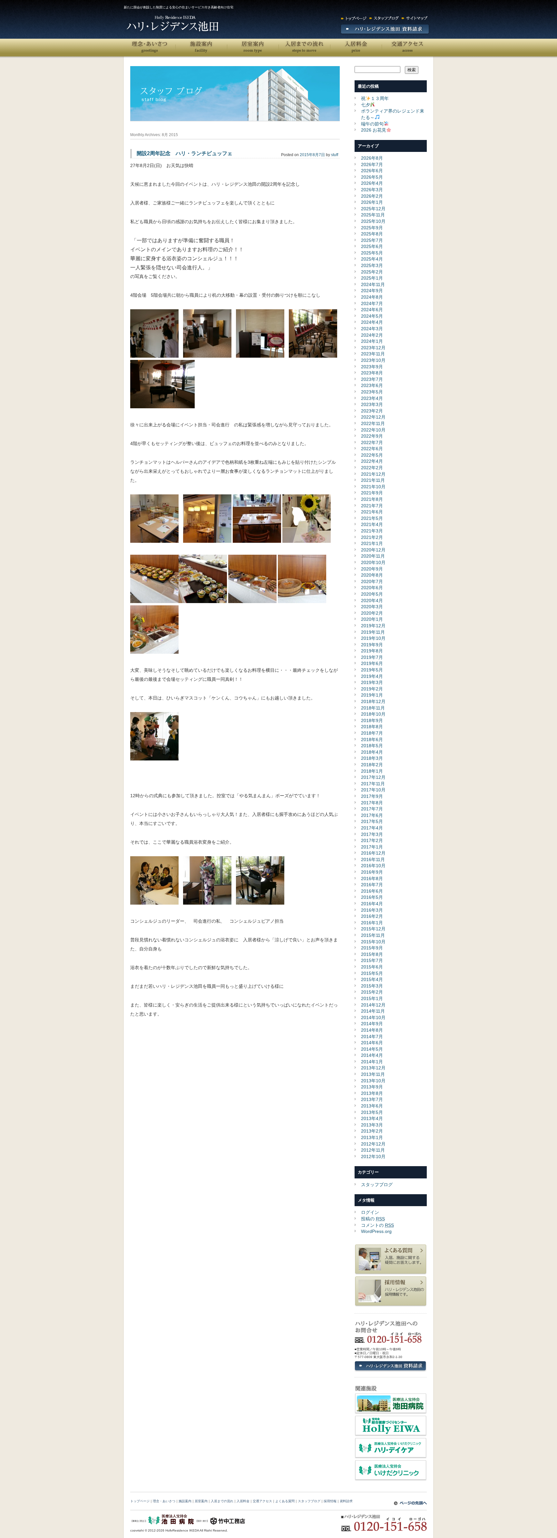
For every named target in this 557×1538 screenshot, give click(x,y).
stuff (334, 155)
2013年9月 (372, 1086)
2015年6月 (372, 966)
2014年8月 (372, 1030)
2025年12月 (373, 208)
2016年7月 (372, 884)
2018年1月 (372, 771)
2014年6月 (372, 1042)
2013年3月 (372, 1124)
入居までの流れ (304, 47)
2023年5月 (372, 391)
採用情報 (330, 1501)
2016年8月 (372, 878)
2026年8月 (372, 158)
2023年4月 (372, 398)
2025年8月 (372, 233)
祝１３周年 (375, 98)
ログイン (370, 1212)
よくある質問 (285, 1501)
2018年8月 (372, 726)
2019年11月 (373, 632)
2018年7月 (372, 733)
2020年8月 (372, 575)
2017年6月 (372, 815)
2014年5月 (372, 1049)
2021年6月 (372, 511)
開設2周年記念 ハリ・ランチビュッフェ (184, 153)
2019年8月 (372, 650)
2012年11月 (373, 1150)
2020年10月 (373, 562)
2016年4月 (372, 903)
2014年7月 (372, 1036)
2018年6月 (372, 739)
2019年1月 (372, 695)
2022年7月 (372, 442)
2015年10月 (373, 941)
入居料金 (356, 47)
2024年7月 (372, 303)
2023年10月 (373, 360)
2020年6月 (372, 587)
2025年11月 (373, 214)
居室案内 (252, 47)
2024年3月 (372, 328)
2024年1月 (372, 341)
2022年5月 (372, 455)
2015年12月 (373, 928)
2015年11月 (373, 935)
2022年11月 (373, 423)
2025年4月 (372, 259)
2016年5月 (372, 897)
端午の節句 (372, 123)
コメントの (377, 1225)
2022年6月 (372, 448)
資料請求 (346, 1501)
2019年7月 (372, 657)
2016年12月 (373, 853)
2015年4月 (372, 979)
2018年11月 (373, 707)
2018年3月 (372, 758)
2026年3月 (372, 189)
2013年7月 (372, 1099)
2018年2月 (372, 764)
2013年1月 (372, 1137)
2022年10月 (373, 429)
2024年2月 (372, 335)
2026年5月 (372, 177)
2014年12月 (373, 1004)
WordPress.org (376, 1231)
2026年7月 (372, 164)
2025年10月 (373, 221)
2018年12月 (373, 701)
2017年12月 (373, 777)
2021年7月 (372, 505)
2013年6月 (372, 1105)
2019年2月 (372, 688)
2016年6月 (372, 891)
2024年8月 (372, 297)
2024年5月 (372, 316)
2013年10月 (373, 1080)
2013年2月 (372, 1131)
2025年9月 (372, 227)
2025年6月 (372, 246)
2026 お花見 (373, 130)
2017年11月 (373, 783)
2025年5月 (372, 252)
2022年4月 (372, 461)
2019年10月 (373, 638)
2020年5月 (372, 594)
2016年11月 (373, 859)
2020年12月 (373, 549)
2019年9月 (372, 644)
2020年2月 (372, 613)
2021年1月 (372, 543)
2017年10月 (373, 789)
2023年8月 (372, 372)
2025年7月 (372, 240)
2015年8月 (372, 954)
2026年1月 (372, 202)
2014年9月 (372, 1023)
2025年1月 (372, 278)
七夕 (365, 104)
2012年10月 (373, 1156)
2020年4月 (372, 600)
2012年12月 (373, 1143)
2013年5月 (372, 1112)
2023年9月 (372, 366)
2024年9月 (372, 290)
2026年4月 (372, 183)
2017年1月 (372, 846)
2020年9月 (372, 568)
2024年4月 (372, 322)
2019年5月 (372, 669)
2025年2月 (372, 271)
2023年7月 (372, 379)
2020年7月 (372, 581)
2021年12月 (373, 474)
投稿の (373, 1218)
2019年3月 (372, 682)
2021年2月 (372, 537)
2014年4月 (372, 1055)
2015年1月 (372, 998)
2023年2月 (372, 410)
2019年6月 (372, 663)
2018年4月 (372, 752)
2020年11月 (373, 556)
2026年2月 (372, 196)
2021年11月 (373, 480)
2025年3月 (372, 265)
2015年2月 (372, 992)
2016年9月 (372, 872)
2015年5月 (372, 973)
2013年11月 (373, 1074)
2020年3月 (372, 606)
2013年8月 (372, 1093)
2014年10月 (373, 1017)
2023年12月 (373, 347)
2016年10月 (373, 865)
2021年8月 (372, 499)
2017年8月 (372, 802)
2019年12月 (373, 625)
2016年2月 (372, 916)
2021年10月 (373, 486)
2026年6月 (372, 170)
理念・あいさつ (149, 47)
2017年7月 (372, 808)
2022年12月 (373, 417)
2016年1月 (372, 922)
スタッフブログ (377, 1184)
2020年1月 (372, 619)
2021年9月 (372, 492)
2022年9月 (372, 436)
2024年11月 (373, 284)
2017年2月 (372, 840)
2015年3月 (372, 985)
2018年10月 (373, 714)
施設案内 (201, 47)
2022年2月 (372, 467)
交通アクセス (407, 47)
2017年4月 (372, 827)
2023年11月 (373, 353)
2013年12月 (373, 1067)
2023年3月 (372, 404)
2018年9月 (372, 720)
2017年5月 (372, 821)
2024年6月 (372, 309)
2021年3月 (372, 530)
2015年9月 (372, 947)
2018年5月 (372, 745)
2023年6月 (372, 385)
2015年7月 (372, 960)
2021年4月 (372, 524)
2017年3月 (372, 834)
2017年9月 (372, 796)
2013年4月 (372, 1118)
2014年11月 (373, 1011)
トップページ (140, 1501)
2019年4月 (372, 676)
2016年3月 (372, 910)
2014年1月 (372, 1061)
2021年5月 (372, 518)
